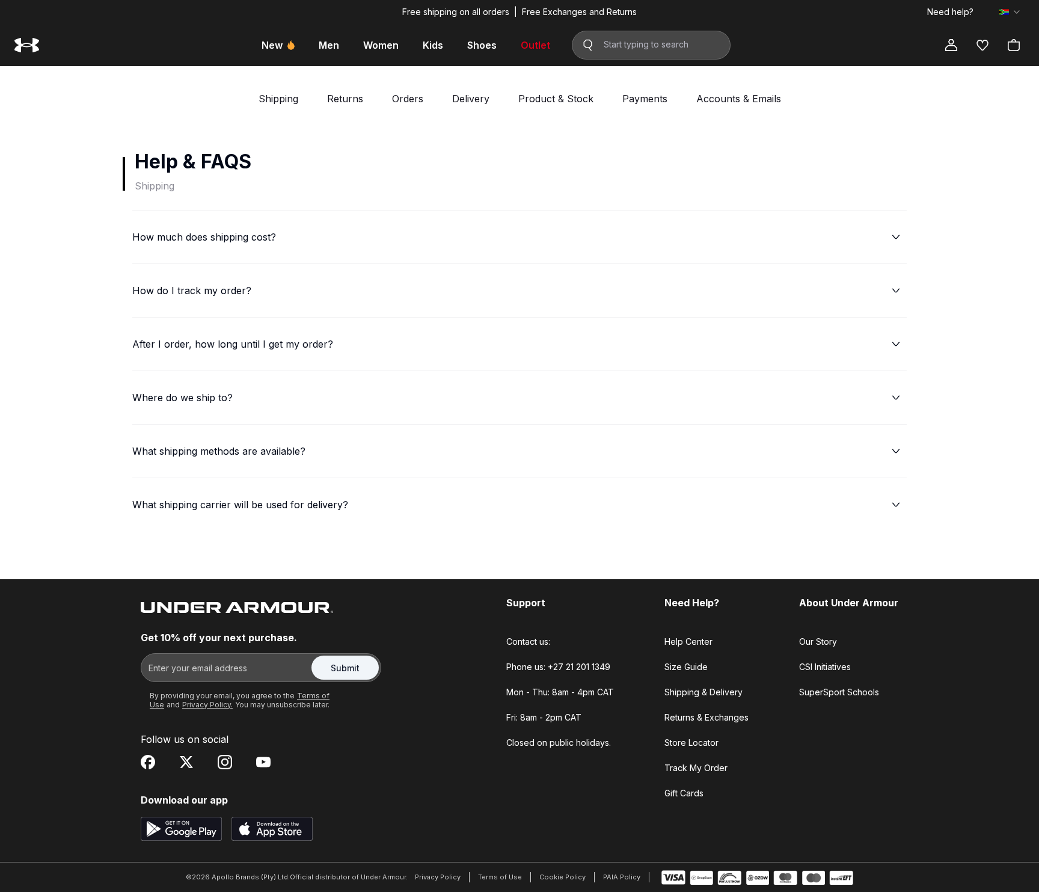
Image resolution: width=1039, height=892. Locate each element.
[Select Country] (1010, 12)
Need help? (950, 12)
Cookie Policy (562, 877)
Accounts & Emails (738, 99)
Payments (644, 99)
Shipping (278, 99)
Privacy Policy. (207, 704)
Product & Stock (555, 99)
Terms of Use (500, 877)
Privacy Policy (438, 877)
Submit (345, 668)
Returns (345, 99)
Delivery (470, 99)
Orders (407, 99)
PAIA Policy (621, 877)
